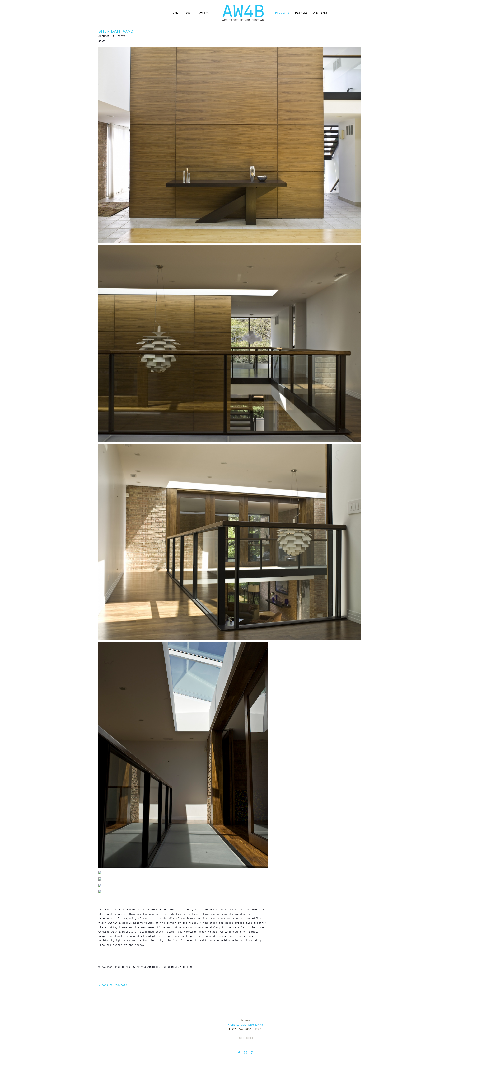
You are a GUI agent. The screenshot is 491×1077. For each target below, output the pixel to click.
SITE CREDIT (247, 1038)
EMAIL (258, 1029)
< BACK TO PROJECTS (112, 985)
